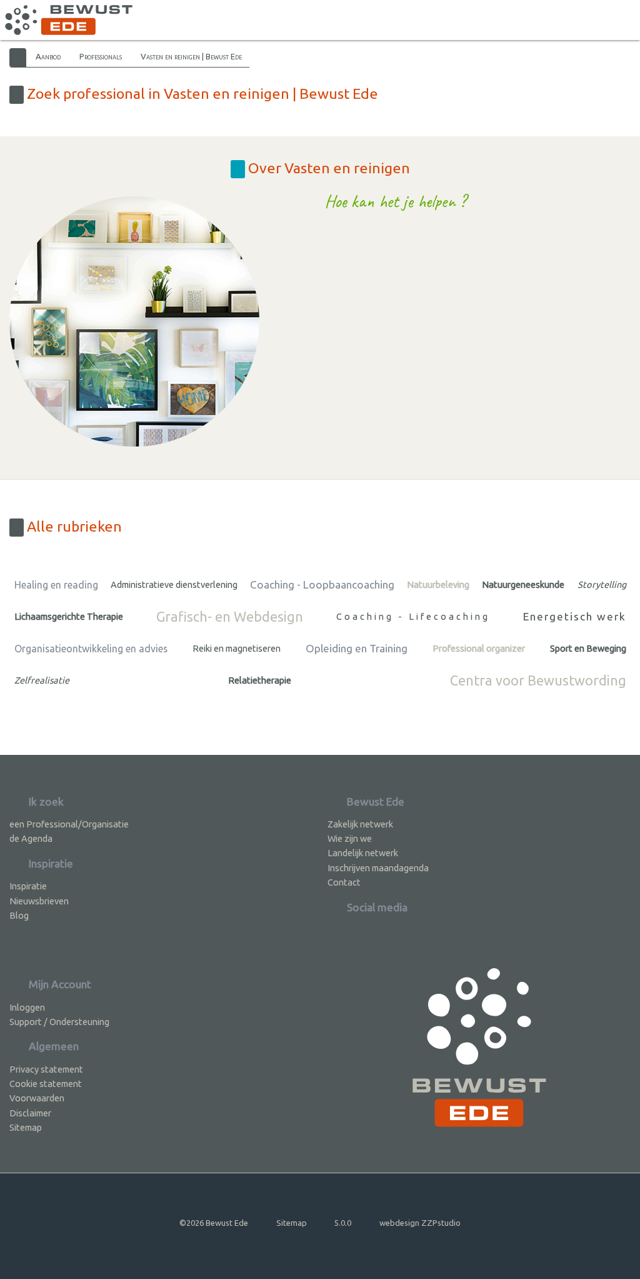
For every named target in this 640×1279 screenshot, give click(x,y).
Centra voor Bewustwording (538, 680)
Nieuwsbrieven (39, 901)
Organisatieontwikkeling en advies (91, 648)
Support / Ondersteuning (59, 1021)
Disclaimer (30, 1113)
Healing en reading (56, 584)
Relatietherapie (259, 680)
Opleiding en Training (357, 648)
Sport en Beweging (588, 648)
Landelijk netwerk (363, 852)
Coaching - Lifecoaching (413, 616)
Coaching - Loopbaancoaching (322, 584)
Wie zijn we (350, 838)
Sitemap (25, 1127)
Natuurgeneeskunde (523, 584)
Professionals (100, 56)
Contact (344, 882)
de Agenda (30, 838)
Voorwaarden (36, 1098)
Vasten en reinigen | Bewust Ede (191, 56)
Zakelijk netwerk (360, 824)
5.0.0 (342, 1222)
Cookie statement (45, 1083)
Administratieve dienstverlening (174, 584)
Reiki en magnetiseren (236, 648)
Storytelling (602, 584)
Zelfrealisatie (41, 680)
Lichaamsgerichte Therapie (68, 616)
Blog (19, 915)
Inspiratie (28, 886)
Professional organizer (478, 648)
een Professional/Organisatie (69, 824)
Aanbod (48, 56)
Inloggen (27, 1007)
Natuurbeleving (438, 584)
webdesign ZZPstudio (420, 1222)
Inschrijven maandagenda (378, 867)
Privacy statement (46, 1069)
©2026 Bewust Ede (213, 1222)
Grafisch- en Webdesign (229, 616)
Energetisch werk (574, 616)
